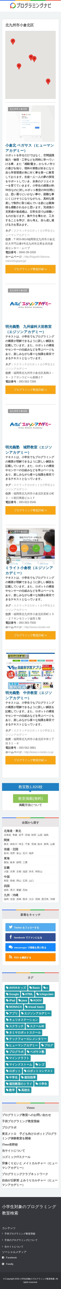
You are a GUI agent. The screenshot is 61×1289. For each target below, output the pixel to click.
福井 (31, 853)
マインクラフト (19, 1058)
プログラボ (16, 1051)
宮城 (27, 835)
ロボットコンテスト (40, 1071)
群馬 (46, 844)
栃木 (40, 844)
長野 (12, 853)
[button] (34, 59)
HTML (29, 994)
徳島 (6, 890)
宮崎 (37, 899)
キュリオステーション (23, 1019)
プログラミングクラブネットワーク (25, 1174)
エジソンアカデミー (37, 1013)
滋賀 (25, 871)
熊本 (25, 899)
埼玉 (21, 844)
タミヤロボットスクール (25, 1032)
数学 (12, 1090)
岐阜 (12, 862)
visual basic (36, 1007)
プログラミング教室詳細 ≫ (30, 269)
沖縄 (52, 899)
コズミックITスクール (16, 1157)
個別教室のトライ (20, 1083)
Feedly (9, 1264)
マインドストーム (20, 1064)
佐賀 (12, 899)
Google (14, 994)
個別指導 (30, 1077)
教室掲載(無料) (30, 798)
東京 (6, 844)
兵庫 (12, 871)
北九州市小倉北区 (18, 109)
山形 (40, 835)
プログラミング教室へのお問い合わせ (26, 1115)
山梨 (52, 844)
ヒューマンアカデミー (23, 1045)
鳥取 (6, 880)
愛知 (6, 862)
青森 (15, 835)
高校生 (25, 1090)
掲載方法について (30, 805)
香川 (12, 890)
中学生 (13, 1077)
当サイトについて (13, 1150)
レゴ (41, 1064)
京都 (18, 871)
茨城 (33, 844)
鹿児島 (45, 899)
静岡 (18, 862)
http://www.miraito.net (37, 627)
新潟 (6, 853)
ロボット (34, 230)
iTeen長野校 (10, 1144)
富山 (18, 853)
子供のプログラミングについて (21, 1240)
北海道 (7, 835)
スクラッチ (20, 230)
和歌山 (38, 871)
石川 (25, 853)
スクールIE (37, 1026)
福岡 (6, 899)
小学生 (46, 230)
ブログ (48, 1045)
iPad (12, 1000)
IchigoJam (46, 994)
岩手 (21, 835)
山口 (31, 880)
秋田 (33, 835)
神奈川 (13, 844)
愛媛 (18, 890)
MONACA (15, 1007)
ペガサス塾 (37, 1051)
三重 (25, 862)
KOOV (37, 1000)
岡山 (18, 880)
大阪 (6, 871)
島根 (12, 880)
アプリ (13, 1013)
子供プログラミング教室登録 (20, 1121)
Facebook (11, 1257)
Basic (36, 987)
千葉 (27, 844)
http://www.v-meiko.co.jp (38, 752)
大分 (31, 899)
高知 (25, 890)
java (24, 1000)
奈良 (31, 871)
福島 (46, 835)
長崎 (18, 899)
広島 (25, 880)
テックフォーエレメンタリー (28, 1039)
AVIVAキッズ (17, 987)
